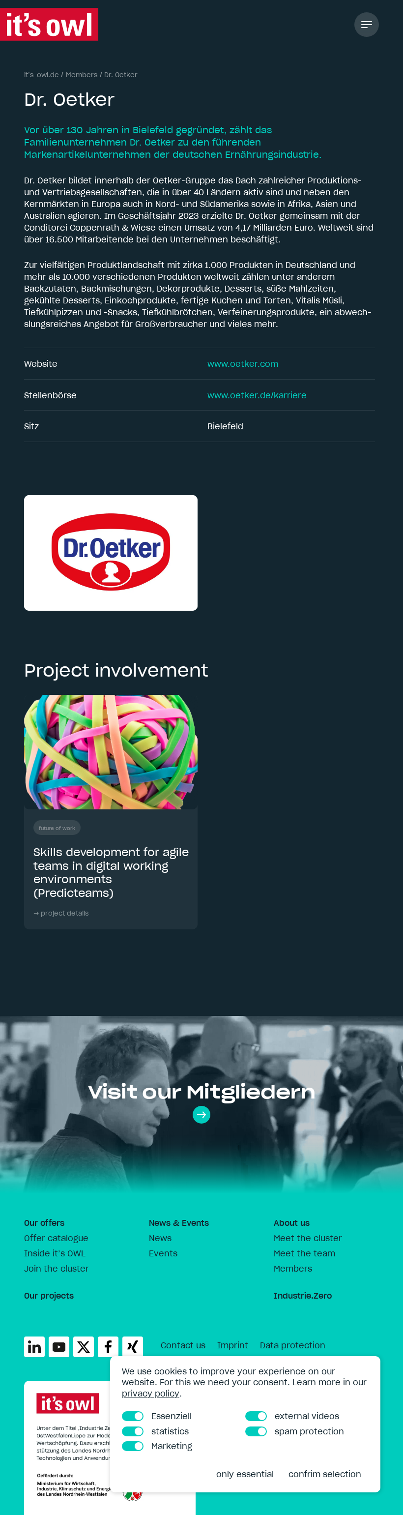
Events (163, 1253)
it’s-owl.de (41, 75)
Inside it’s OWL (55, 1253)
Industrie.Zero (303, 1296)
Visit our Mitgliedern (202, 1092)
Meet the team (304, 1253)
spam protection (309, 1431)
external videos (307, 1416)
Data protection (292, 1345)
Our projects (49, 1296)
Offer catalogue (56, 1238)
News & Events (179, 1223)
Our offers (44, 1223)
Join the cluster (56, 1269)
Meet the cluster (308, 1238)
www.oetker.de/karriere (257, 395)
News (160, 1238)
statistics (170, 1431)
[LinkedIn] (34, 1347)
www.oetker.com (242, 364)
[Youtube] (59, 1347)
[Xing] (132, 1347)
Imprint (232, 1345)
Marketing (171, 1446)
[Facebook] (108, 1347)
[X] (83, 1347)
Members (82, 75)
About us (292, 1223)
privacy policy (150, 1393)
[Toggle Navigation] (366, 24)
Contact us (183, 1345)
